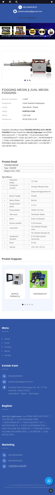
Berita (7, 351)
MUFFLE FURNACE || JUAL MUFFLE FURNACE (15, 295)
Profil (7, 343)
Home (7, 339)
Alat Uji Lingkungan (28, 17)
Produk (8, 347)
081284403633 (15, 455)
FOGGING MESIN (10, 30)
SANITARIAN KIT (40, 294)
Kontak (8, 355)
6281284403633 (17, 466)
